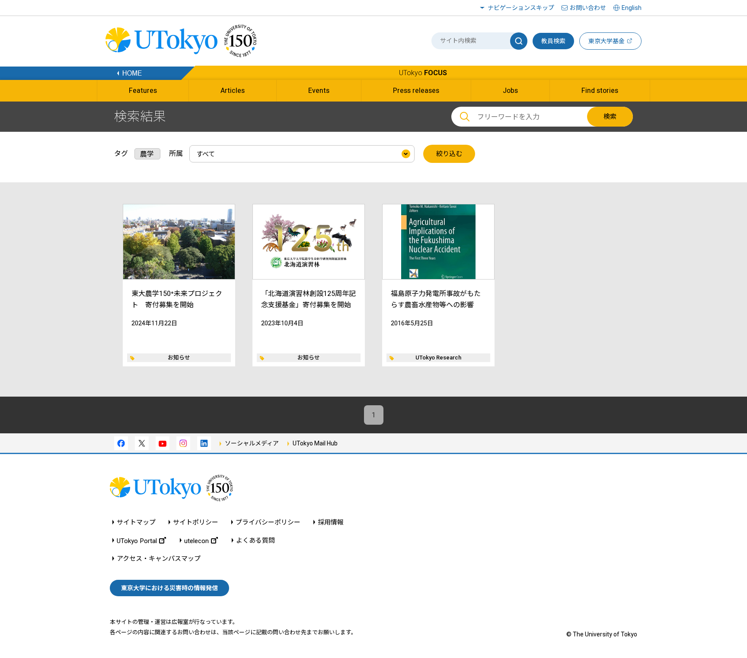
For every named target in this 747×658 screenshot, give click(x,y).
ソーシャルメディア (252, 443)
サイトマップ (136, 522)
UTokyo (423, 73)
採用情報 (331, 522)
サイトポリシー (195, 522)
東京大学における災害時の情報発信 (169, 588)
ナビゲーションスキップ (521, 8)
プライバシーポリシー (268, 522)
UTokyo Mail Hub (315, 443)
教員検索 (553, 41)
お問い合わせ (588, 8)
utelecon (196, 540)
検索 (609, 117)
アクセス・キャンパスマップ (159, 559)
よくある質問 (255, 540)
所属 (176, 153)
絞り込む (449, 154)
